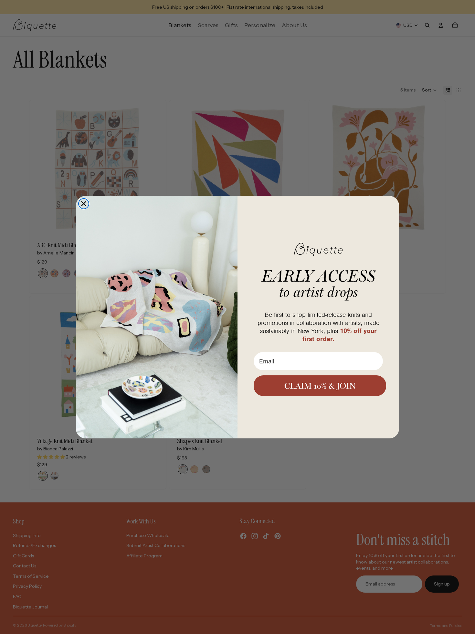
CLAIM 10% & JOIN (320, 386)
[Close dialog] (84, 204)
